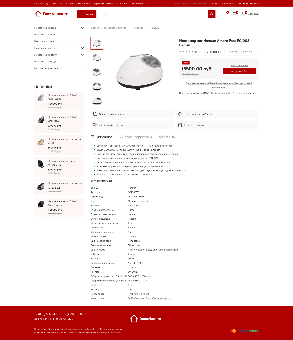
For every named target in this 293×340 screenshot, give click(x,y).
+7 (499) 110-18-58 (248, 3)
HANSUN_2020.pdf (138, 293)
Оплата (63, 3)
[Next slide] (96, 103)
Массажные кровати (45, 54)
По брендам (138, 27)
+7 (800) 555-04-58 (223, 3)
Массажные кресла (45, 27)
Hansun (154, 27)
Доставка (51, 3)
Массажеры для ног (115, 27)
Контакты (112, 3)
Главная (94, 27)
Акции (123, 3)
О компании (136, 3)
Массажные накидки (45, 61)
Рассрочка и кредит (81, 3)
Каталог (38, 3)
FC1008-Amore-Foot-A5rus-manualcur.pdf (151, 298)
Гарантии (99, 3)
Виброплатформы (44, 41)
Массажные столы (44, 34)
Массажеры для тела (46, 68)
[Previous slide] (110, 71)
